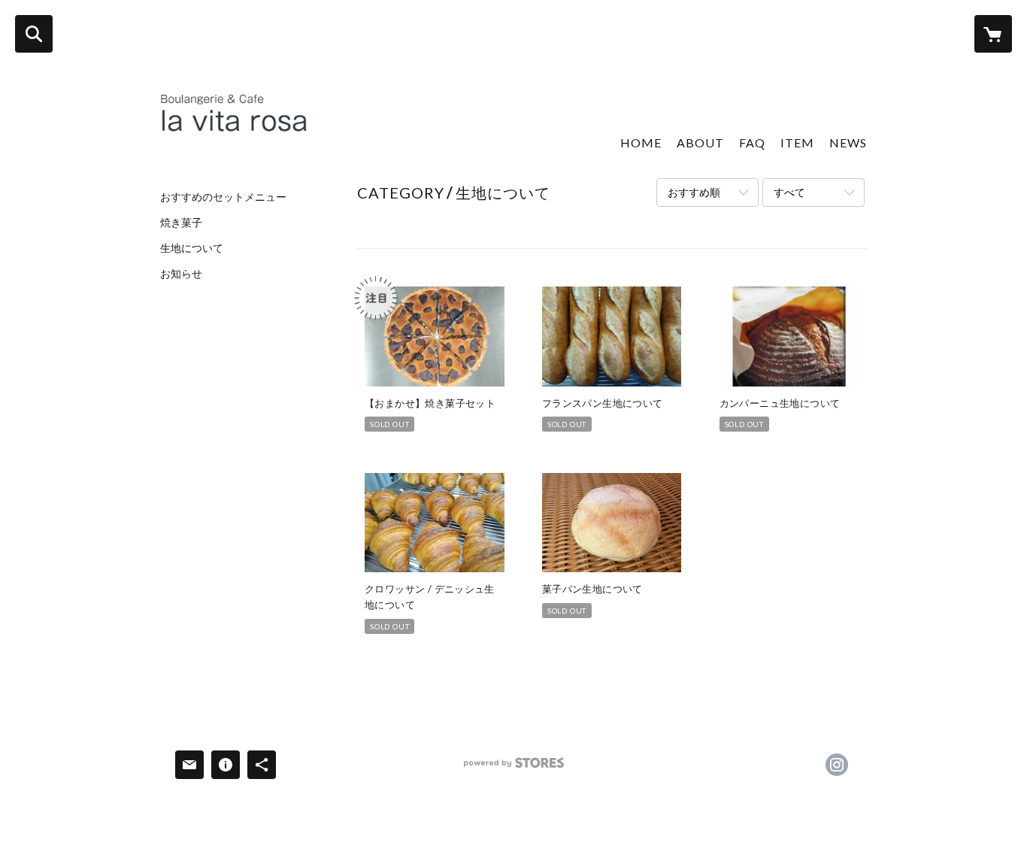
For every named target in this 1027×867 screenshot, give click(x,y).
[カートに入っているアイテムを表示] (993, 34)
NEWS (848, 142)
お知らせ (181, 273)
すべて (789, 192)
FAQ (752, 142)
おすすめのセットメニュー (223, 197)
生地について (191, 248)
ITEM (797, 142)
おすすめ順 (694, 192)
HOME (641, 142)
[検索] (34, 34)
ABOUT (700, 142)
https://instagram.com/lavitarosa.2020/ (837, 764)
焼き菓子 (181, 222)
